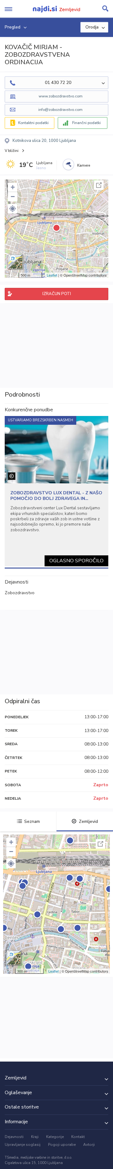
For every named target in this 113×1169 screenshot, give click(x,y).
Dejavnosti (14, 1136)
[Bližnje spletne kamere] (68, 164)
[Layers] (15, 262)
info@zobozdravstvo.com (60, 109)
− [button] (13, 196)
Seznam (32, 821)
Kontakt (78, 1136)
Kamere (83, 165)
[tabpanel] (56, 491)
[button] (12, 208)
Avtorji (89, 1144)
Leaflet (52, 275)
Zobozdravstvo (20, 593)
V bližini (12, 150)
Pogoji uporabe (62, 1144)
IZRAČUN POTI (56, 294)
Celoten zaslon (99, 185)
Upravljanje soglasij (22, 1144)
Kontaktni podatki (33, 122)
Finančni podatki (86, 122)
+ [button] (13, 187)
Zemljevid (88, 821)
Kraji (35, 1136)
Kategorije (55, 1136)
